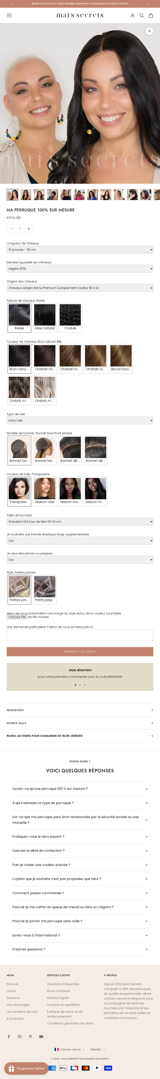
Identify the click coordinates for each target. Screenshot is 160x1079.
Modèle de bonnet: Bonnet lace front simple (39, 433)
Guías (11, 991)
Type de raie (16, 414)
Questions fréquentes (63, 984)
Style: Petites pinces (21, 572)
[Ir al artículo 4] (52, 194)
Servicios (13, 998)
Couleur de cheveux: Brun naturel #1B (34, 342)
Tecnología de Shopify (94, 1058)
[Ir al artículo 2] (26, 194)
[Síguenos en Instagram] (20, 1036)
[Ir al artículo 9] (119, 194)
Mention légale (58, 998)
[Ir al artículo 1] (12, 194)
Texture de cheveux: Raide (26, 301)
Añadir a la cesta (80, 652)
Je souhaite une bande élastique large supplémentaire (48, 534)
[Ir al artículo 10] (132, 194)
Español (96, 1049)
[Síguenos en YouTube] (41, 1036)
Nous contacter (58, 991)
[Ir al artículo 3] (39, 194)
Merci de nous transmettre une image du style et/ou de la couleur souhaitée (64, 613)
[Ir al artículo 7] (92, 194)
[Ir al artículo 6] (79, 194)
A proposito (15, 1018)
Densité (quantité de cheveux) (29, 262)
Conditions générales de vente (70, 1023)
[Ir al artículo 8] (106, 194)
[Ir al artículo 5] (66, 194)
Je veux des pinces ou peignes (29, 553)
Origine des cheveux (22, 282)
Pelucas (12, 984)
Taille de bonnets (19, 515)
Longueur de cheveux (23, 243)
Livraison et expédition (63, 1005)
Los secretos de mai (22, 1012)
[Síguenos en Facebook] (9, 1036)
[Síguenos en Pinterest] (30, 1036)
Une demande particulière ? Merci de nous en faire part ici (50, 627)
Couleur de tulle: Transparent (28, 474)
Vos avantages (18, 1005)
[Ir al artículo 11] (146, 194)
